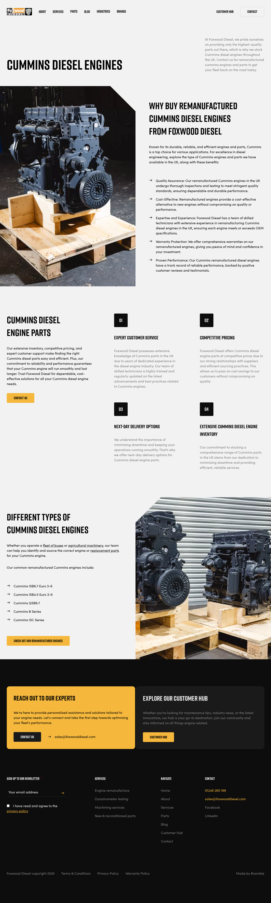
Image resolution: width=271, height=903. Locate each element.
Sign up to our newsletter (24, 778)
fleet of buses (53, 545)
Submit (62, 793)
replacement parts (104, 550)
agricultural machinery (85, 545)
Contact (252, 11)
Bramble (257, 873)
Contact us (20, 398)
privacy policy (17, 811)
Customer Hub (158, 737)
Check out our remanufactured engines (38, 641)
